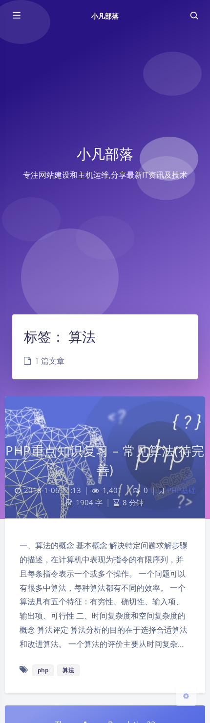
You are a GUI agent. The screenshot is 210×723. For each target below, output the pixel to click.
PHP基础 (181, 490)
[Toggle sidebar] (16, 15)
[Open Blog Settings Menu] (186, 695)
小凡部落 (105, 16)
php (43, 670)
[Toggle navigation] (194, 15)
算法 (68, 670)
